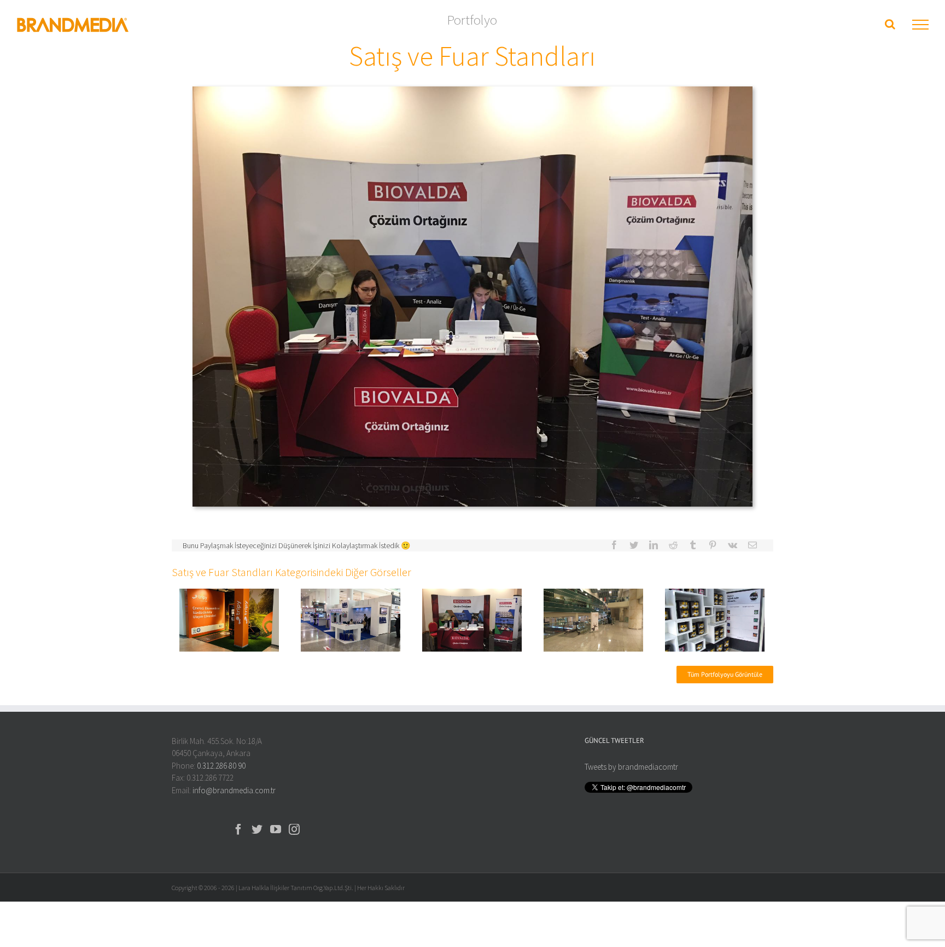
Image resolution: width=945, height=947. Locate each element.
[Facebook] (614, 545)
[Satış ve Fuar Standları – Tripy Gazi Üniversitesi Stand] (229, 619)
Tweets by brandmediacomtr (631, 767)
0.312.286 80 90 (221, 765)
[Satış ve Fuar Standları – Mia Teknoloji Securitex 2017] (351, 619)
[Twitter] (633, 545)
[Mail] (752, 545)
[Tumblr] (693, 545)
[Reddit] (673, 545)
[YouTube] (275, 829)
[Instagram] (294, 829)
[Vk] (732, 545)
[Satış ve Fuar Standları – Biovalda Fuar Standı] (472, 619)
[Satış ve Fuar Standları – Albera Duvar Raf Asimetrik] (715, 619)
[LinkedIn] (653, 545)
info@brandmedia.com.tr (234, 790)
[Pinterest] (712, 545)
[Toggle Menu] (920, 25)
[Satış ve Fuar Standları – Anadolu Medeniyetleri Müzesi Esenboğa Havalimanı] (594, 619)
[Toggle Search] (890, 24)
